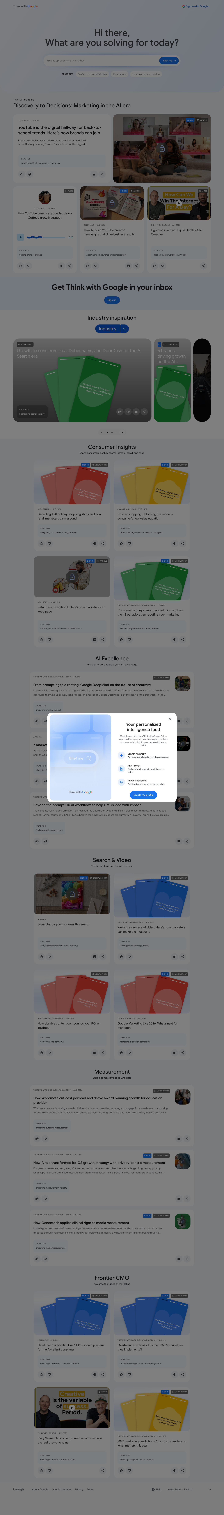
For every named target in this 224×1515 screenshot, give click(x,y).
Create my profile (143, 795)
